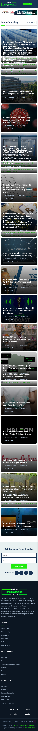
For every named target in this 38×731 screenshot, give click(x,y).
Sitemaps (32, 721)
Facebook (14, 709)
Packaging (4, 638)
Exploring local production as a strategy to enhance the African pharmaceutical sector (17, 224)
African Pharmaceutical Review (24, 725)
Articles (3, 674)
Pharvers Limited (29, 728)
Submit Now (19, 566)
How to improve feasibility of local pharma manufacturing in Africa (17, 368)
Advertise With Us (6, 696)
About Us (4, 686)
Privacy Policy (7, 721)
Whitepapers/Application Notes (10, 664)
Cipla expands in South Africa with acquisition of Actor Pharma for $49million (18, 488)
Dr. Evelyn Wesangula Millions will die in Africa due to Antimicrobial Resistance (18, 310)
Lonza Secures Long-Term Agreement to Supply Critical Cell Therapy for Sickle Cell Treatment (18, 148)
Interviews (4, 667)
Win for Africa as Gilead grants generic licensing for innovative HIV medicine (17, 120)
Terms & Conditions (20, 721)
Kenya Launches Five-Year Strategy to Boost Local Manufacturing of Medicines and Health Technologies (19, 50)
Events (3, 661)
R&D (2, 642)
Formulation (4, 635)
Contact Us (4, 689)
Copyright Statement (7, 703)
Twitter (27, 709)
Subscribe (27, 4)
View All (30, 22)
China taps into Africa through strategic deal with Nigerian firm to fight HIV (18, 161)
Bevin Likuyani (12, 230)
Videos (3, 671)
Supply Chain (5, 628)
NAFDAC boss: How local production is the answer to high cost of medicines (18, 339)
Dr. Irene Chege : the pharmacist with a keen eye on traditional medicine (17, 281)
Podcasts (4, 657)
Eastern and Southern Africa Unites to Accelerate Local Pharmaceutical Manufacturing (19, 44)
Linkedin (13, 714)
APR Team (10, 68)
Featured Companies (7, 693)
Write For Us (5, 699)
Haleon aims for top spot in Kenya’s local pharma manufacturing (15, 56)
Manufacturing (5, 632)
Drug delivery (5, 645)
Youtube (27, 714)
